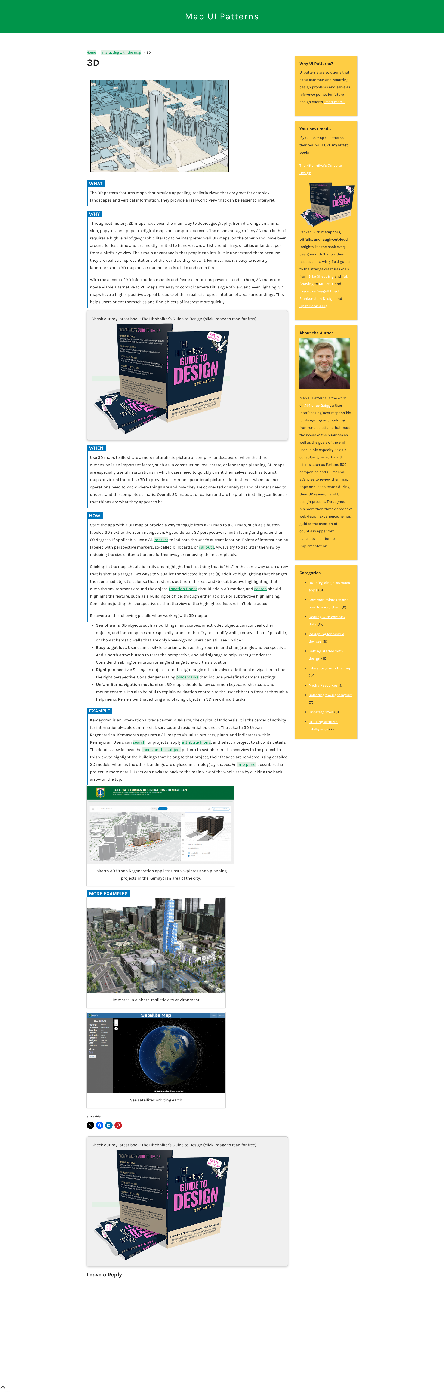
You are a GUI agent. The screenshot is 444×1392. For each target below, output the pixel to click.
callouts (206, 547)
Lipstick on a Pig (313, 306)
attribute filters (196, 742)
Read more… (334, 102)
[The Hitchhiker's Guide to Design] (161, 378)
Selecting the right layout (330, 695)
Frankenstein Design (317, 298)
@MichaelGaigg (317, 405)
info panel (246, 764)
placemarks (187, 677)
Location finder (183, 588)
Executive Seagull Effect (319, 291)
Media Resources (323, 685)
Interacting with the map (330, 668)
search (260, 588)
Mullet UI (326, 284)
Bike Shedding (320, 276)
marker (161, 539)
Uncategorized (321, 712)
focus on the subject (161, 749)
